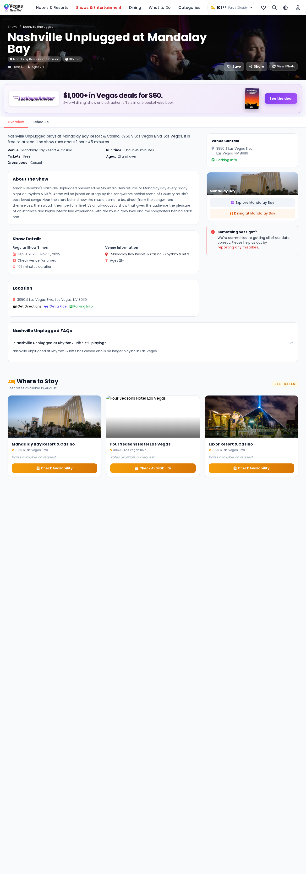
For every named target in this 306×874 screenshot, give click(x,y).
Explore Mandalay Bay (255, 202)
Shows (12, 27)
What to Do (160, 7)
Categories (189, 7)
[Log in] (298, 7)
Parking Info (83, 306)
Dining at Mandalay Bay (254, 213)
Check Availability (56, 468)
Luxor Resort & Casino (231, 444)
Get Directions (29, 306)
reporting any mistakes (238, 247)
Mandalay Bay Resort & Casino (36, 59)
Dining (135, 7)
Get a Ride (58, 306)
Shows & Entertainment (98, 7)
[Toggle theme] (285, 7)
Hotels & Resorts (52, 7)
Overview (16, 122)
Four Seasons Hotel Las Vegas (140, 444)
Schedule (41, 122)
